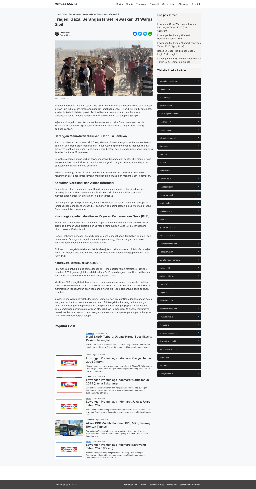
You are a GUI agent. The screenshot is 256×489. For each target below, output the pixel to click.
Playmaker (65, 33)
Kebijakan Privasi (157, 484)
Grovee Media (66, 4)
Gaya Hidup (168, 4)
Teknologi (141, 4)
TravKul (196, 4)
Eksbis (129, 4)
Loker (88, 355)
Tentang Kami (130, 484)
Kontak (142, 484)
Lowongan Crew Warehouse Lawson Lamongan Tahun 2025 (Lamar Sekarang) (177, 27)
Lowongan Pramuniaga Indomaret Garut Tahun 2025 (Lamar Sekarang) (117, 381)
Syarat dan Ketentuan (190, 484)
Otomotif (154, 4)
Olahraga (183, 4)
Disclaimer (172, 484)
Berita (119, 4)
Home (57, 14)
